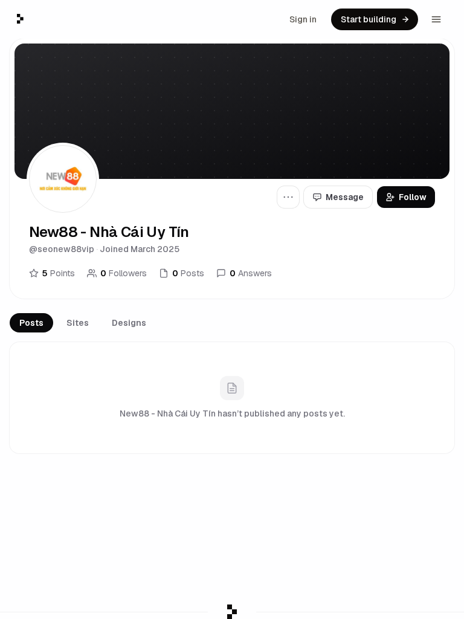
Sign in (303, 19)
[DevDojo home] (20, 19)
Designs (129, 322)
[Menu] (436, 19)
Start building (368, 19)
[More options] (288, 197)
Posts (31, 322)
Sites (77, 322)
